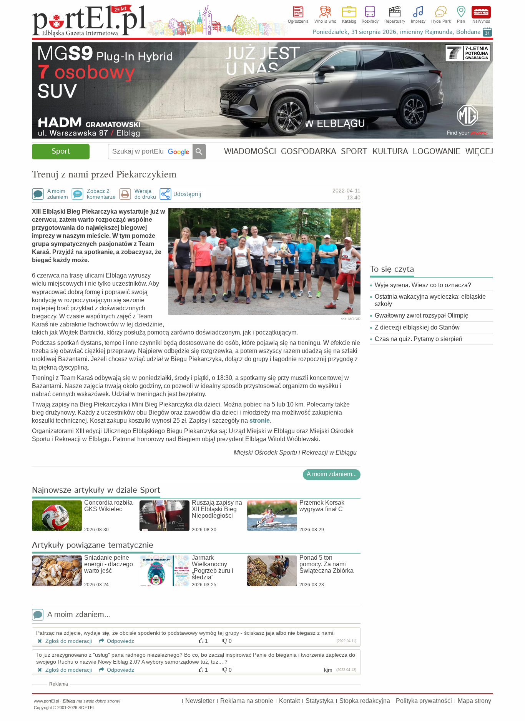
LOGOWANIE (436, 151)
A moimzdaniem (57, 194)
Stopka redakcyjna (364, 701)
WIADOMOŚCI (250, 151)
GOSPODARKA (308, 151)
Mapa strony (474, 701)
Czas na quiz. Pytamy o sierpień (418, 339)
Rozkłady (370, 21)
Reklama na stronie (246, 701)
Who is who (325, 21)
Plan (461, 21)
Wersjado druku (145, 194)
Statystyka (320, 701)
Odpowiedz (119, 641)
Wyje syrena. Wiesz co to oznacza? (423, 285)
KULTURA (390, 151)
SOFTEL (86, 707)
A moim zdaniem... (332, 474)
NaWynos (481, 12)
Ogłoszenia (298, 21)
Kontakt (289, 701)
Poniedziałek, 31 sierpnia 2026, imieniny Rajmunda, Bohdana (396, 32)
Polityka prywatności (424, 701)
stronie (259, 420)
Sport (61, 151)
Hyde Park (441, 21)
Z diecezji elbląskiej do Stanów (417, 327)
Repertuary (394, 21)
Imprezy (418, 21)
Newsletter (199, 701)
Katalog (349, 21)
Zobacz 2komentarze (101, 194)
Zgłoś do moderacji (68, 641)
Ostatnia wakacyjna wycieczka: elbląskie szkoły (430, 300)
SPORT (354, 151)
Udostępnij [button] (187, 193)
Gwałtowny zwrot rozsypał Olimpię (422, 315)
